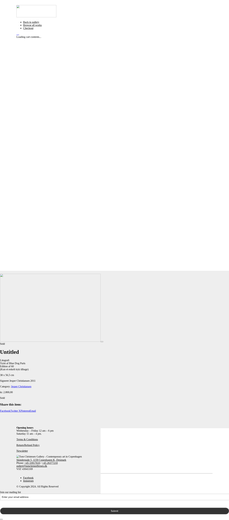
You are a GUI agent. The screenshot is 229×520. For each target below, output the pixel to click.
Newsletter (22, 450)
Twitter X (15, 410)
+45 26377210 (50, 463)
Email (33, 410)
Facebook (5, 410)
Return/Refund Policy (28, 445)
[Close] (1, 519)
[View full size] (102, 341)
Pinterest (25, 410)
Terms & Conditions (27, 439)
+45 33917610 (32, 463)
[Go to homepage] (36, 16)
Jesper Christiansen (21, 386)
